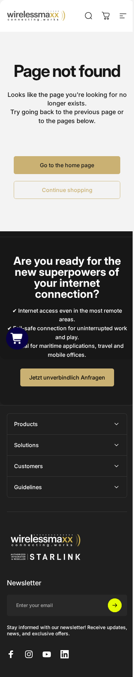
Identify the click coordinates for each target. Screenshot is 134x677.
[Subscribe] (109, 605)
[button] (17, 338)
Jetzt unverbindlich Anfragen (67, 377)
